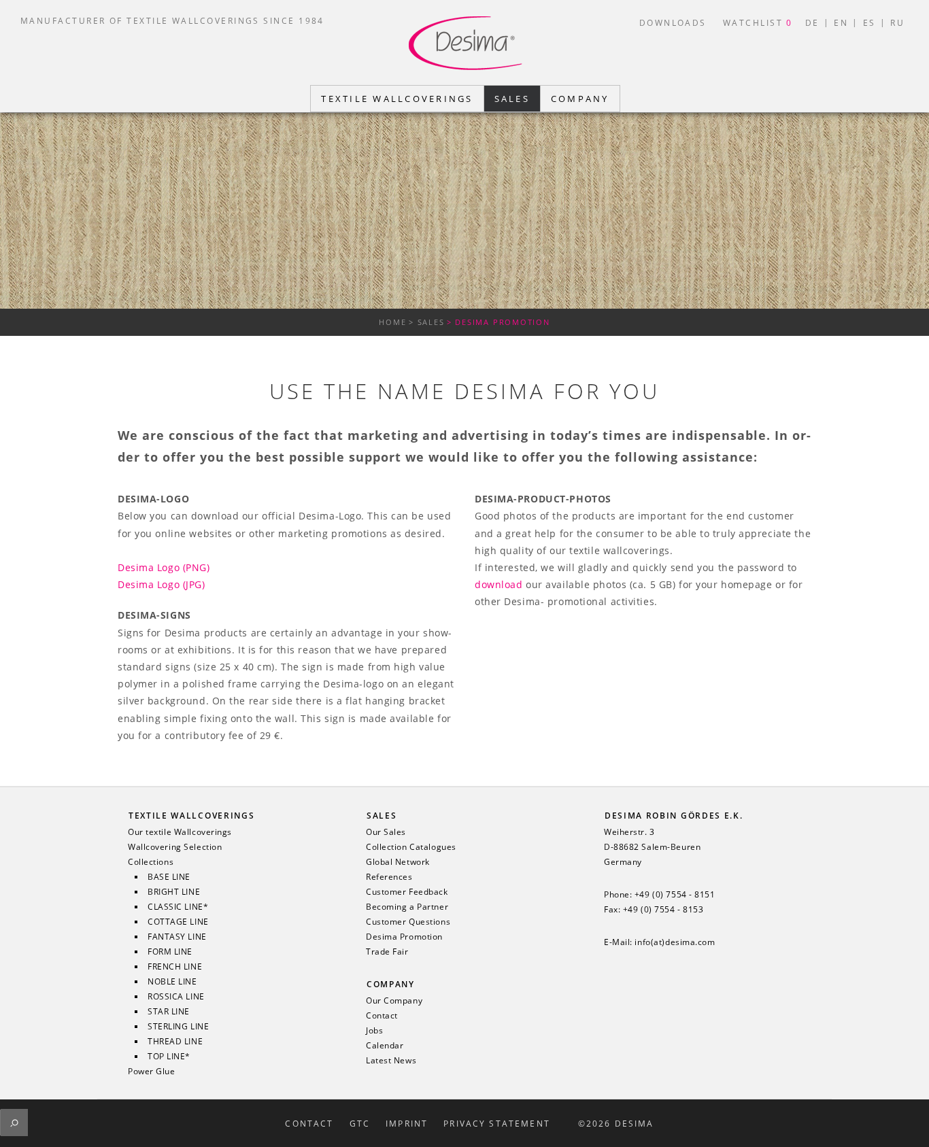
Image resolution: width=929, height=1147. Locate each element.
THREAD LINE (175, 1041)
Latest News (391, 1060)
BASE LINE (169, 877)
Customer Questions (408, 922)
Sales (381, 815)
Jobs (374, 1030)
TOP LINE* (169, 1056)
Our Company (394, 1000)
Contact (382, 1015)
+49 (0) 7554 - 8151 (675, 894)
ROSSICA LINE (176, 996)
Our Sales (386, 832)
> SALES (426, 322)
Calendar (384, 1045)
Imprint (407, 1123)
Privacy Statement (496, 1123)
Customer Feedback (407, 892)
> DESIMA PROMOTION (498, 322)
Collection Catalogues (411, 847)
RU (897, 22)
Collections (150, 862)
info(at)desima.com (675, 942)
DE (812, 22)
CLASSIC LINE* (178, 907)
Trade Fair (387, 951)
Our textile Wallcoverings (180, 832)
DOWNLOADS (673, 22)
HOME (392, 322)
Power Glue (151, 1071)
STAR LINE (169, 1011)
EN (841, 22)
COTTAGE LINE (178, 922)
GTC (360, 1123)
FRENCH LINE (175, 966)
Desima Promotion (404, 936)
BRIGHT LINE (174, 892)
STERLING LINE (178, 1026)
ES (869, 22)
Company (391, 984)
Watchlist (758, 22)
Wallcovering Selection (175, 847)
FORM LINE (170, 951)
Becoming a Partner (407, 907)
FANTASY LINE (177, 936)
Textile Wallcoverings (191, 815)
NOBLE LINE (172, 981)
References (389, 877)
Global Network (398, 862)
